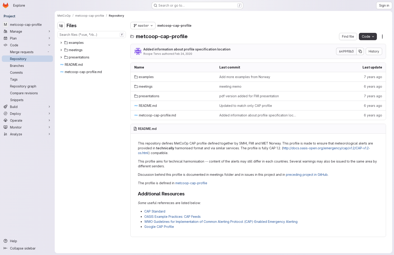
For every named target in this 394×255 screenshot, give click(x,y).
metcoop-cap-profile (191, 183)
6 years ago (373, 86)
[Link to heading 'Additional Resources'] (187, 194)
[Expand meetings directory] (61, 50)
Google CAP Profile (159, 227)
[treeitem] (92, 42)
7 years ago (373, 77)
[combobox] (91, 34)
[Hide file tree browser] (61, 25)
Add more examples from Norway (244, 77)
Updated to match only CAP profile (245, 106)
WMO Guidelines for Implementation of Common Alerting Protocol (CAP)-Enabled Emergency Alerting (221, 221)
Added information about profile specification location (187, 49)
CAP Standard (154, 211)
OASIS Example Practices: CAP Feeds (172, 216)
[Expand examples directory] (61, 42)
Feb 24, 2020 (183, 53)
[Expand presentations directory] (61, 57)
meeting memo (230, 86)
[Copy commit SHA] (360, 51)
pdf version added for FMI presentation (249, 96)
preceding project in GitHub (307, 174)
